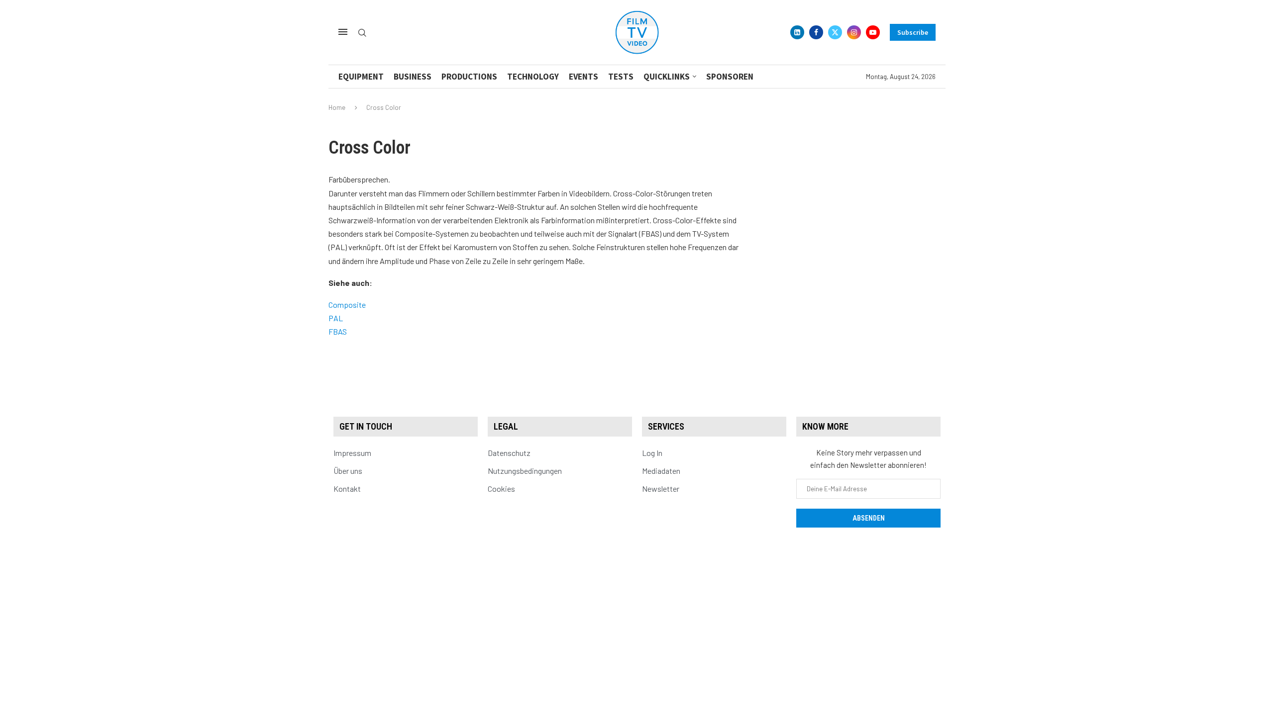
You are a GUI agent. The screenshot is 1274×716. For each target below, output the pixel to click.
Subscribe (912, 32)
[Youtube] (873, 32)
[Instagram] (854, 32)
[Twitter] (835, 32)
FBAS (337, 331)
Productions (469, 76)
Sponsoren (729, 76)
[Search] (362, 33)
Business (412, 76)
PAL (335, 318)
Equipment (361, 76)
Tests (621, 76)
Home (336, 107)
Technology (533, 76)
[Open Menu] (342, 31)
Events (583, 76)
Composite (347, 304)
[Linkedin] (797, 32)
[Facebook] (816, 32)
